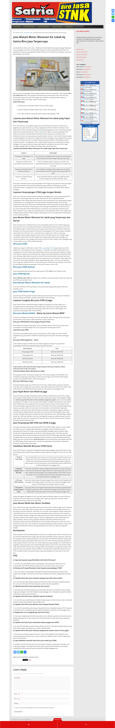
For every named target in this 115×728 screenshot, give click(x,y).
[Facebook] (113, 10)
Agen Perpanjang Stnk (86, 110)
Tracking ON (94, 124)
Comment (17, 678)
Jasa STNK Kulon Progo (24, 291)
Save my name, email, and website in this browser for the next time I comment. (34, 707)
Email (17, 699)
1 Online (87, 139)
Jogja (40, 132)
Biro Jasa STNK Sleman (29, 26)
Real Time (89, 124)
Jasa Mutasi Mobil (28, 32)
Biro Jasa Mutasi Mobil (24, 313)
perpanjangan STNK (48, 248)
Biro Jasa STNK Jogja (57, 26)
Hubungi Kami (68, 26)
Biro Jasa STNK (16, 26)
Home (21, 32)
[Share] (113, 20)
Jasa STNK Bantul (21, 274)
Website (16, 703)
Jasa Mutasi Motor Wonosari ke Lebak (31, 282)
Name (17, 694)
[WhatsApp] (113, 17)
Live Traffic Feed (90, 82)
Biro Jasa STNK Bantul (43, 26)
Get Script (85, 124)
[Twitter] (113, 13)
